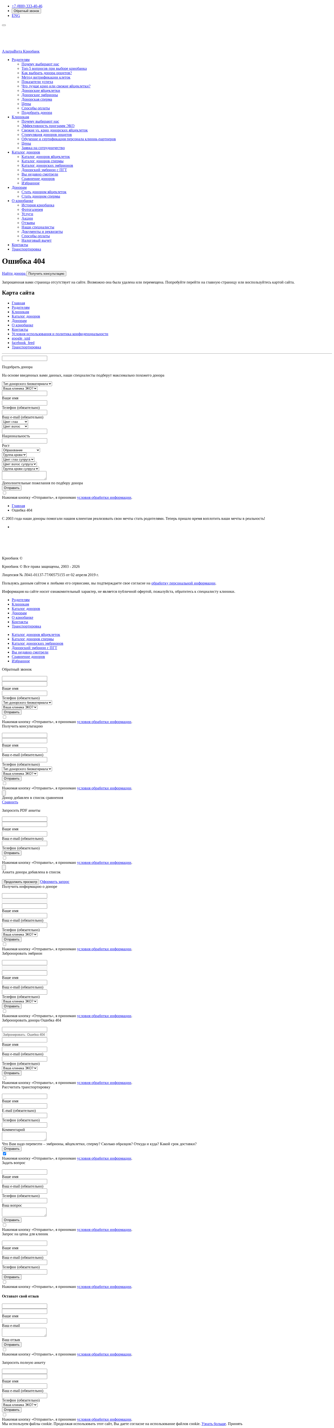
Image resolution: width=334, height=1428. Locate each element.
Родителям (21, 60)
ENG (16, 15)
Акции (27, 218)
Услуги (27, 214)
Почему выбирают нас (40, 64)
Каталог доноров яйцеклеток (46, 157)
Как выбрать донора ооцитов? (47, 73)
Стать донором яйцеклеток (44, 192)
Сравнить (10, 802)
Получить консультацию (46, 273)
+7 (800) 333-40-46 (27, 6)
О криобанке (22, 201)
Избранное (31, 183)
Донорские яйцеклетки (41, 90)
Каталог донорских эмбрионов (47, 165)
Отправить (12, 488)
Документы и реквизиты (42, 231)
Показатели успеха (37, 82)
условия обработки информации (104, 497)
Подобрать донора (37, 112)
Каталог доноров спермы (43, 161)
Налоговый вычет (37, 240)
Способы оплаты (36, 108)
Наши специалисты (38, 227)
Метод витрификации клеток (46, 77)
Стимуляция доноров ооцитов (47, 134)
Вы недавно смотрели (40, 174)
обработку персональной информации (183, 583)
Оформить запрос (54, 882)
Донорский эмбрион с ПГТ (44, 170)
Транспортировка (26, 249)
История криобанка (38, 205)
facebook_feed (23, 343)
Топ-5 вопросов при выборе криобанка (54, 68)
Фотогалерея (32, 209)
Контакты (20, 245)
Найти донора (14, 273)
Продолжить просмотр (20, 882)
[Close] (4, 793)
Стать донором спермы (41, 196)
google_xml (21, 338)
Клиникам (20, 117)
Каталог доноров (26, 152)
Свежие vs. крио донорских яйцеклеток (55, 130)
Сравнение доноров (38, 179)
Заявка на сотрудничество (43, 148)
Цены (26, 104)
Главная (18, 303)
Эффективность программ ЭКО (48, 126)
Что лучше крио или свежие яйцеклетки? (56, 86)
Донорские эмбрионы (40, 95)
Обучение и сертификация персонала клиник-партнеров (69, 139)
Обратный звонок (26, 11)
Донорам (19, 187)
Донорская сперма (37, 99)
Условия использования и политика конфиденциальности (60, 334)
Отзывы (28, 223)
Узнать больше (213, 1424)
